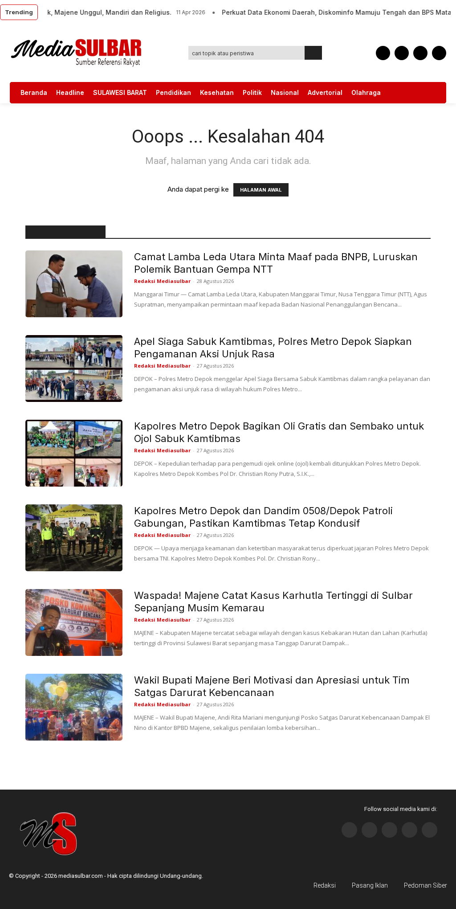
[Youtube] (439, 53)
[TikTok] (402, 53)
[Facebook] (383, 53)
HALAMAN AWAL (261, 190)
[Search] (313, 52)
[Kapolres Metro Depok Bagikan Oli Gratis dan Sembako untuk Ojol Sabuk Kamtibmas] (73, 453)
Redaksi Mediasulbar (162, 281)
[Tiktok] (409, 830)
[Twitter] (420, 53)
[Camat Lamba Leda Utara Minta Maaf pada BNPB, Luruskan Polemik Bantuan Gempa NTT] (73, 283)
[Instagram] (369, 830)
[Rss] (429, 830)
